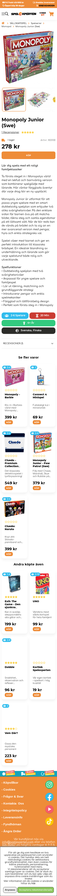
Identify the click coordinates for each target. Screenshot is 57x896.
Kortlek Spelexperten (42, 669)
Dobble (9, 667)
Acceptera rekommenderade (35, 890)
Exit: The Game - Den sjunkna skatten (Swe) (14, 606)
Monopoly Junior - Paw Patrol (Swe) (41, 463)
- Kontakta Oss (13, 803)
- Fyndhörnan (11, 824)
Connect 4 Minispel (40, 396)
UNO (36, 601)
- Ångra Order (11, 831)
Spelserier (36, 23)
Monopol (6, 26)
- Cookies (8, 789)
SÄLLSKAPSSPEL (18, 23)
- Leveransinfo (12, 817)
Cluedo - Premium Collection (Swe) (12, 465)
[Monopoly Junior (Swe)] (14, 99)
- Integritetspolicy (14, 810)
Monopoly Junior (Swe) (28, 26)
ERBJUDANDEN (47, 5)
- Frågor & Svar (12, 796)
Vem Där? (11, 733)
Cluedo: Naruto (10, 528)
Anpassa (10, 890)
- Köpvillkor (10, 782)
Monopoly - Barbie (12, 396)
